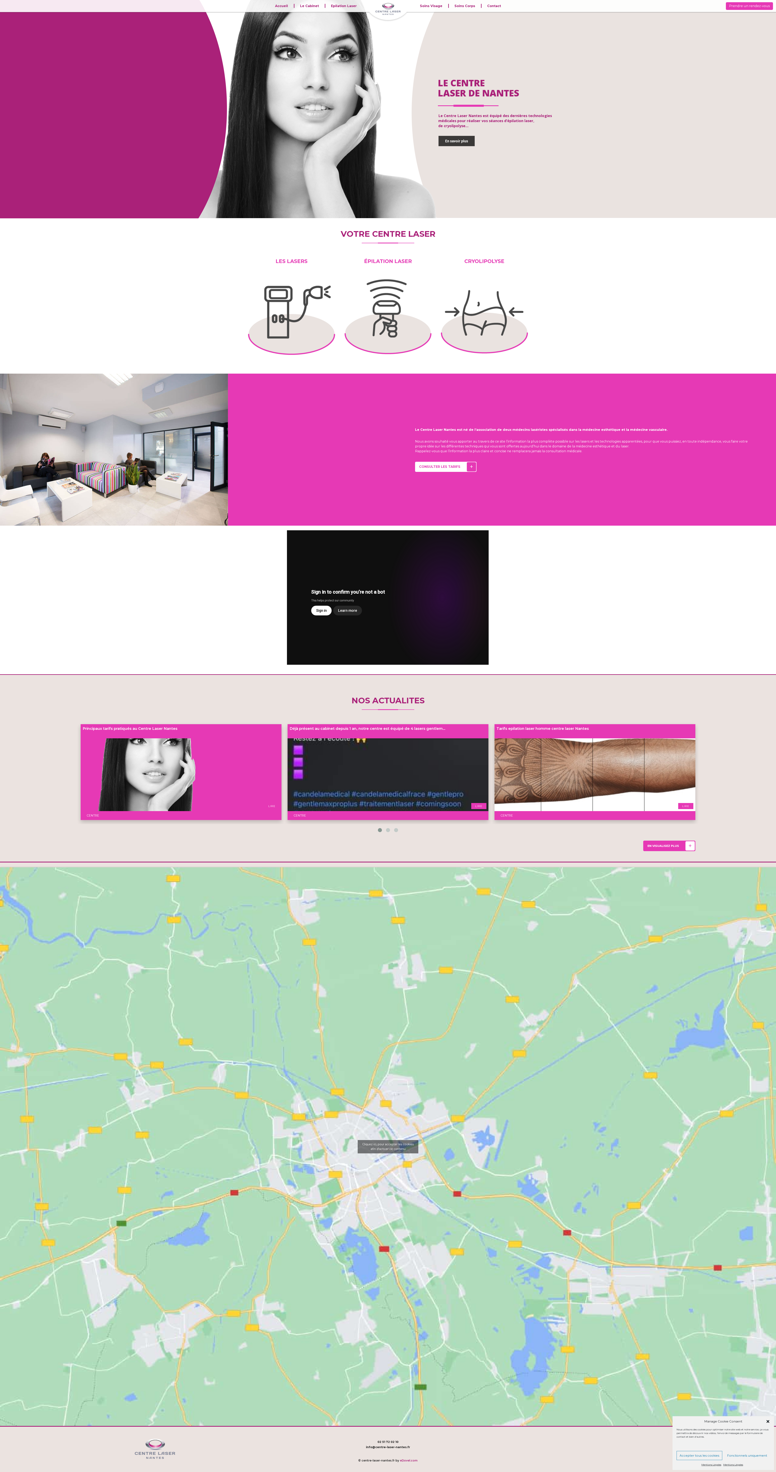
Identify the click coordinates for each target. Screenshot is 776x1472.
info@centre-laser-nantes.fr (388, 1447)
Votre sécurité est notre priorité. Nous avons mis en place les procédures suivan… (366, 728)
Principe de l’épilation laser (108, 728)
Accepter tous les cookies (699, 1455)
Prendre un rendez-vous (749, 6)
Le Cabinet (309, 6)
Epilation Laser (344, 6)
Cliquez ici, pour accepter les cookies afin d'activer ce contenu (388, 1146)
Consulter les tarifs (439, 467)
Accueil (281, 6)
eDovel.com (409, 1460)
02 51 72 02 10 (388, 1442)
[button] (768, 1421)
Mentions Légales (711, 1464)
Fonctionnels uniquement (747, 1455)
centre (93, 743)
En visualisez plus (663, 846)
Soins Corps (464, 6)
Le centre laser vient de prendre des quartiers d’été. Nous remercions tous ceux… (574, 728)
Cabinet (728, 1444)
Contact (494, 6)
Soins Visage (431, 6)
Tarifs (730, 1448)
